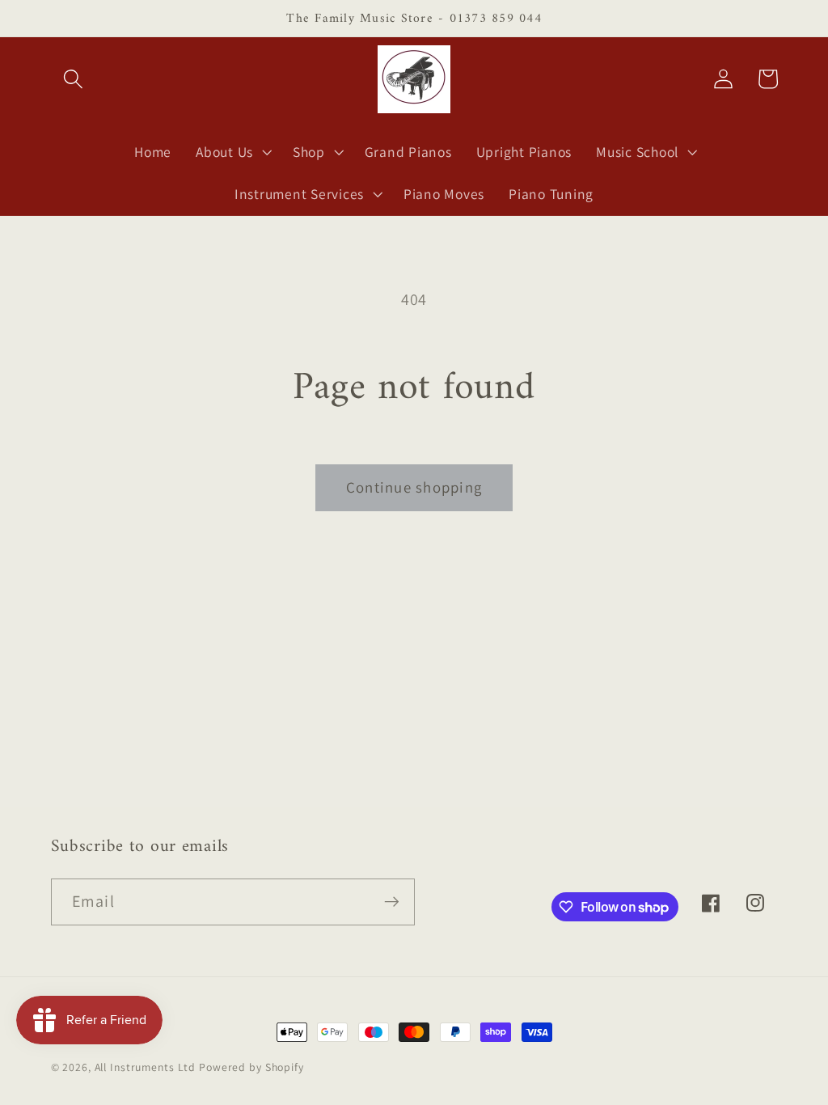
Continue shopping (414, 487)
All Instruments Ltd (145, 1067)
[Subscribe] (392, 901)
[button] (73, 79)
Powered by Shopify (251, 1067)
